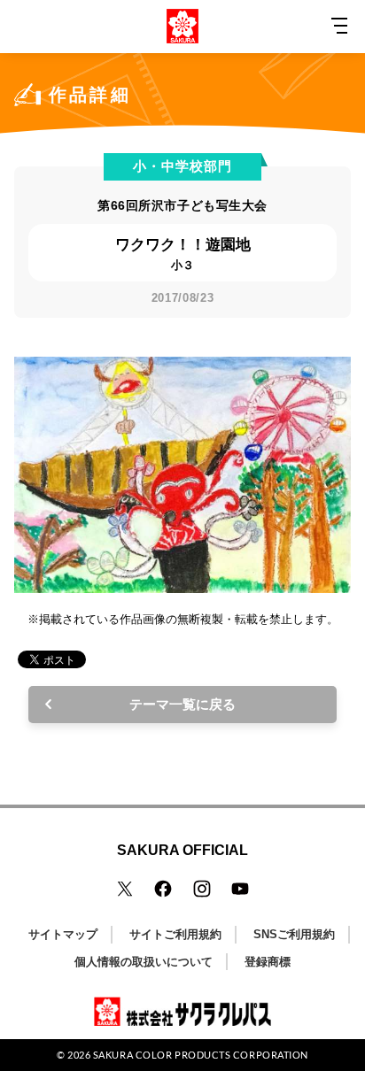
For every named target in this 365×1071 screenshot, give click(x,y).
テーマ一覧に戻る (182, 704)
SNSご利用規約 (294, 934)
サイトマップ (62, 934)
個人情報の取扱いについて (143, 961)
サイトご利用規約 (175, 934)
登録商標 (268, 961)
